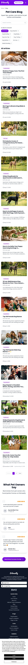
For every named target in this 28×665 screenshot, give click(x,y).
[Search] (25, 22)
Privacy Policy (14, 606)
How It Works (14, 598)
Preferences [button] (12, 651)
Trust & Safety (14, 608)
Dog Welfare (6, 40)
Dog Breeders (14, 616)
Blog (14, 604)
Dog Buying (17, 34)
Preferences (14, 661)
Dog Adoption (14, 31)
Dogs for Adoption (14, 618)
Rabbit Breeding (6, 43)
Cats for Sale (14, 630)
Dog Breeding (6, 34)
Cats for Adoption (14, 628)
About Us (14, 600)
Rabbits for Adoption (14, 638)
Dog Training (17, 37)
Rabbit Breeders (14, 636)
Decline (14, 658)
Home (2, 8)
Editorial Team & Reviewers (14, 602)
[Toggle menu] (25, 2)
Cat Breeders (14, 626)
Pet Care (16, 40)
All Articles (4, 30)
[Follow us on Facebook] (12, 589)
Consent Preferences (14, 610)
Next (20, 473)
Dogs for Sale (14, 620)
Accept (14, 655)
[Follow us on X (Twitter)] (14, 589)
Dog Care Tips (6, 37)
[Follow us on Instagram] (15, 589)
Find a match (18, 2)
